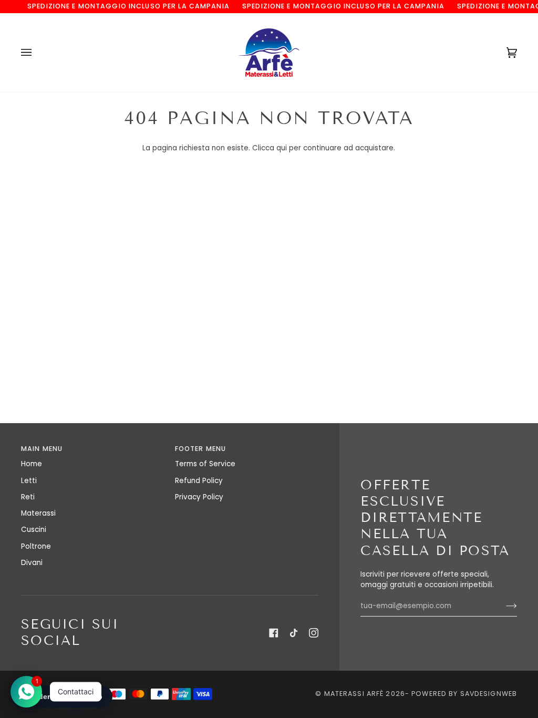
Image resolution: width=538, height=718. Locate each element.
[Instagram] (313, 633)
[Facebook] (273, 633)
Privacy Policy (199, 497)
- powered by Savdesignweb (461, 693)
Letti (29, 481)
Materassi (38, 513)
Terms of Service (205, 464)
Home (31, 464)
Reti (28, 497)
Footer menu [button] (200, 448)
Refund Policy (199, 481)
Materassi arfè (354, 693)
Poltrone (36, 546)
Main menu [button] (42, 448)
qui (281, 148)
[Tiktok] (293, 633)
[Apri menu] (37, 52)
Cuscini (33, 530)
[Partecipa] (503, 606)
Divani (32, 563)
